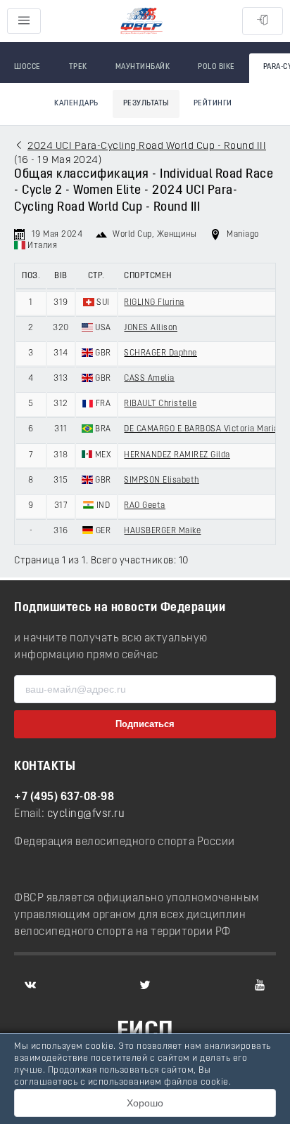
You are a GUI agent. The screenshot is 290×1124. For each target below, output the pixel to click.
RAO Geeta (144, 506)
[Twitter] (145, 984)
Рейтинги (213, 103)
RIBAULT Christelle (160, 404)
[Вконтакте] (30, 984)
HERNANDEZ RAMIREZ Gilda (177, 455)
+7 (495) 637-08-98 (64, 797)
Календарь (76, 103)
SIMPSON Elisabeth (161, 480)
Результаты (146, 103)
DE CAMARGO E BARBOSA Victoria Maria (201, 429)
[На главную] (141, 21)
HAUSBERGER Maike (162, 531)
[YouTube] (259, 984)
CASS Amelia (149, 378)
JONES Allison (150, 328)
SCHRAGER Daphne (160, 353)
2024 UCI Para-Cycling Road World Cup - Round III (146, 146)
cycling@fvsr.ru (86, 814)
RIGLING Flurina (154, 303)
